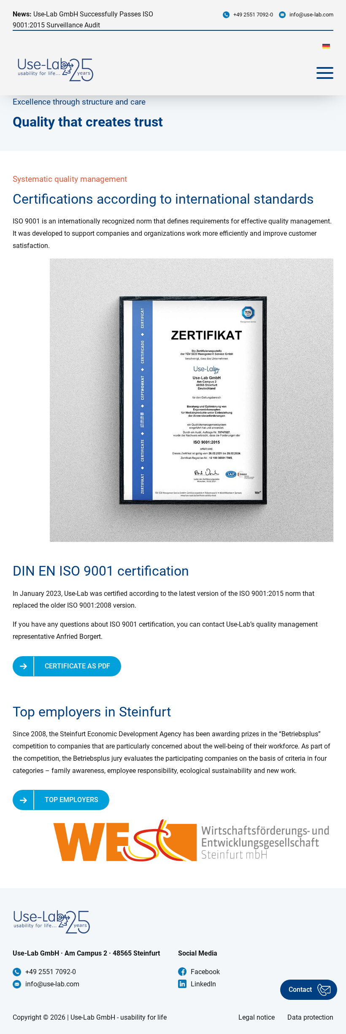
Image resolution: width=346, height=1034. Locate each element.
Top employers (71, 800)
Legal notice (256, 1017)
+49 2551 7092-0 (253, 14)
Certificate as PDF (77, 666)
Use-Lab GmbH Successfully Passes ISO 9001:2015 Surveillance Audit (83, 19)
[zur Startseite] (55, 69)
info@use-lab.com (311, 14)
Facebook (205, 972)
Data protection (310, 1017)
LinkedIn (203, 984)
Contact (300, 990)
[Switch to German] (326, 46)
